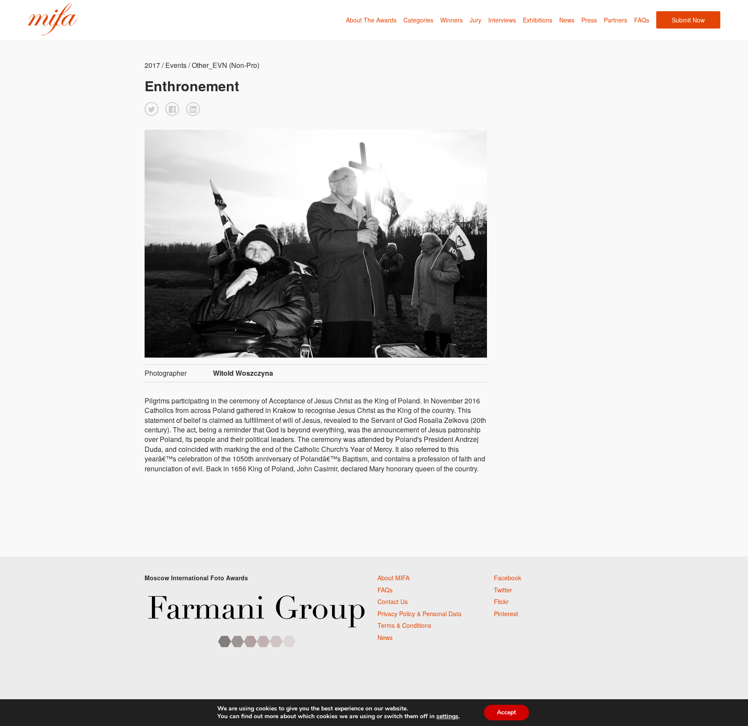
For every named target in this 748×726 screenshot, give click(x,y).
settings (447, 716)
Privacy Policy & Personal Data (419, 613)
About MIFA (393, 577)
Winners (451, 20)
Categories (418, 20)
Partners (615, 20)
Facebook (507, 577)
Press (589, 20)
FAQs (641, 20)
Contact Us (392, 601)
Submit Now (688, 20)
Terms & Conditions (404, 625)
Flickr (501, 601)
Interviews (502, 20)
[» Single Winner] (52, 19)
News (566, 20)
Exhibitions (537, 20)
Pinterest (506, 613)
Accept (506, 712)
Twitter (503, 589)
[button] (151, 109)
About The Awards (371, 20)
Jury (475, 20)
